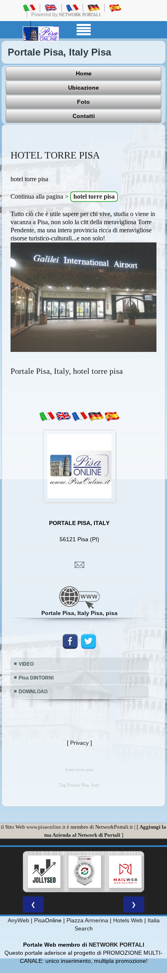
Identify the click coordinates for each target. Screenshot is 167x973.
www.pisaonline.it (46, 827)
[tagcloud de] (96, 416)
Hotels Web (128, 920)
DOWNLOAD (33, 691)
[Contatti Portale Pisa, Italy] (79, 564)
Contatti (84, 116)
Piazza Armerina (87, 920)
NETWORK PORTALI (116, 944)
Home (84, 73)
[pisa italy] (50, 7)
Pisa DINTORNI (36, 678)
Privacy (79, 742)
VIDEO (26, 664)
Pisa (39, 920)
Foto (83, 102)
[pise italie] (72, 7)
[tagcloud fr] (79, 416)
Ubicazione (83, 87)
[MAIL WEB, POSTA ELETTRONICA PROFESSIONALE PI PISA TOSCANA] (125, 871)
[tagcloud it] (47, 416)
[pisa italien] (93, 7)
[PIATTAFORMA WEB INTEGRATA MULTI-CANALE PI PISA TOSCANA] (85, 871)
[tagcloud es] (112, 416)
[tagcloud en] (63, 416)
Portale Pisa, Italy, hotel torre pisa (67, 370)
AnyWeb (18, 920)
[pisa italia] (29, 7)
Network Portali (80, 14)
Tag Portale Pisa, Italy (79, 785)
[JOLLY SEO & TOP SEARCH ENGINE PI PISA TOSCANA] (44, 871)
